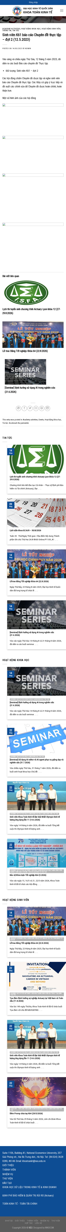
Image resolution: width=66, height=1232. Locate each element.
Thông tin (6, 30)
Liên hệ (38, 1223)
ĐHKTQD (9, 1221)
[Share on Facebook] (24, 408)
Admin (28, 48)
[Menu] (62, 10)
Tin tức (15, 30)
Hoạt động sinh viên (51, 29)
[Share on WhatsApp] (18, 408)
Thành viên (9, 1169)
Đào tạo (7, 1183)
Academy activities (11, 29)
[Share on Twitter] (30, 408)
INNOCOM (49, 1227)
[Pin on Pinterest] (41, 408)
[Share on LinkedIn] (47, 408)
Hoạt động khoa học (31, 29)
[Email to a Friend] (36, 408)
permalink (25, 423)
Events (41, 419)
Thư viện (7, 1178)
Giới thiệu (8, 1165)
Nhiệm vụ (7, 1174)
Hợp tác (29, 1223)
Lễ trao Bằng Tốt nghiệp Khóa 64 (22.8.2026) (25, 351)
